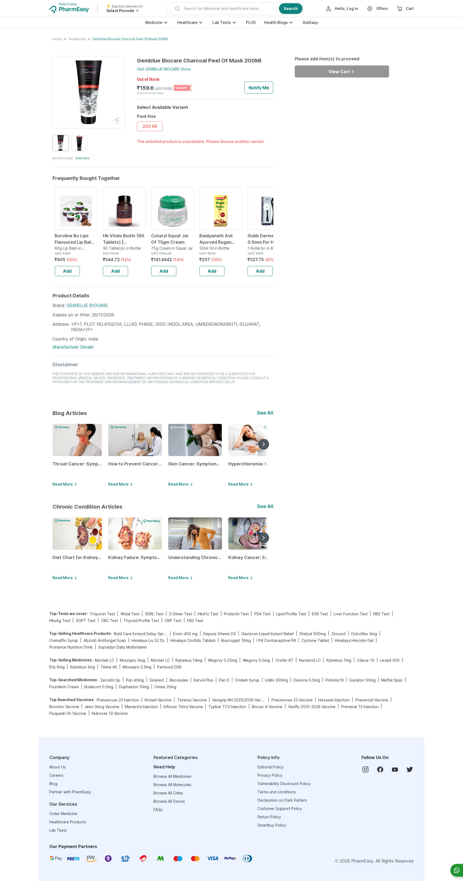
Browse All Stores (169, 801)
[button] (235, 8)
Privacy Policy (269, 775)
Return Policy (269, 817)
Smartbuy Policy (271, 825)
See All (265, 413)
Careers (56, 775)
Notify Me (259, 87)
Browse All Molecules (172, 784)
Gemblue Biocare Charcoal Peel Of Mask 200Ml (130, 39)
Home (57, 39)
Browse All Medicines (172, 776)
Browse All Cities (168, 793)
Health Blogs (276, 22)
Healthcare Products (67, 822)
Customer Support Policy (279, 808)
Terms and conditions (276, 792)
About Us (57, 767)
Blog (53, 783)
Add (67, 271)
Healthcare (187, 22)
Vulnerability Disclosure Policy (284, 783)
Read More (82, 158)
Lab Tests (221, 22)
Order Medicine (63, 813)
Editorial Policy (270, 767)
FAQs (158, 809)
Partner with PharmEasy (70, 792)
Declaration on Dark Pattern (282, 800)
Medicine (153, 22)
